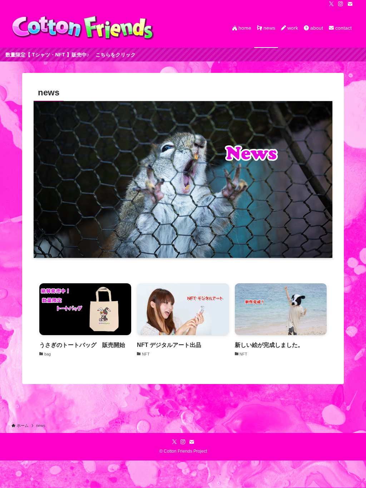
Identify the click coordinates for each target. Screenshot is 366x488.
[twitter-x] (331, 4)
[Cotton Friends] (82, 28)
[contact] (350, 4)
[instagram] (340, 4)
